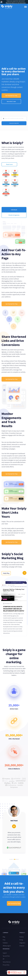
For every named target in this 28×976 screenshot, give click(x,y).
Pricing (21, 940)
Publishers (5, 943)
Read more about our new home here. (16, 3)
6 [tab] (17, 859)
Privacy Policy (6, 965)
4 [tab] (14, 859)
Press (4, 940)
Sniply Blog (6, 573)
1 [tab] (10, 859)
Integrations (22, 943)
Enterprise (22, 946)
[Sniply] (6, 7)
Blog (4, 937)
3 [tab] (13, 859)
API (3, 959)
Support (5, 953)
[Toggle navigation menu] (25, 7)
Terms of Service (6, 962)
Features (22, 937)
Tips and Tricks (6, 956)
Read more (9, 164)
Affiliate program (7, 946)
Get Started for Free (11, 304)
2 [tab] (11, 859)
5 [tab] (16, 859)
